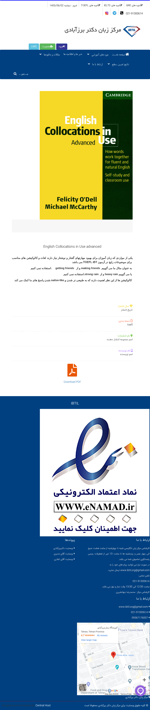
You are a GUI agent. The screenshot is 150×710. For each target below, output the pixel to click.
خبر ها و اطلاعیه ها (72, 54)
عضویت (46, 47)
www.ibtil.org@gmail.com (133, 607)
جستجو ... (22, 74)
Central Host (43, 706)
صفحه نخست (118, 54)
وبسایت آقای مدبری (63, 554)
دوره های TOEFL (89, 5)
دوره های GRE (133, 5)
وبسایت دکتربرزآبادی (63, 548)
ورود (61, 47)
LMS (34, 47)
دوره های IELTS (112, 5)
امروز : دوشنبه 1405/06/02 (63, 5)
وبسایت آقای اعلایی (63, 559)
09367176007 (140, 618)
